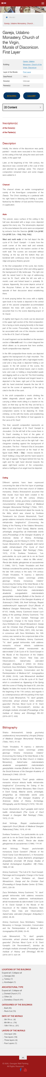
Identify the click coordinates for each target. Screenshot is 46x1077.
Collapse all (17, 973)
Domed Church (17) (12, 993)
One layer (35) (10, 1034)
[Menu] (43, 3)
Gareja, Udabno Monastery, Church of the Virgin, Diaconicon (32, 64)
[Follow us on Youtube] (25, 1069)
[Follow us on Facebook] (20, 1069)
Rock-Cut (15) (10, 1011)
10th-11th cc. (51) (11, 1025)
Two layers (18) (10, 1037)
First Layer (27, 72)
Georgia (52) (9, 976)
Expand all (6, 973)
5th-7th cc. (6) (10, 1019)
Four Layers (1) (10, 1043)
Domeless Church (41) (13, 999)
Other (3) (8, 996)
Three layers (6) (11, 1040)
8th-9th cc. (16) (10, 1022)
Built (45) (8, 1008)
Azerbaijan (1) (10, 982)
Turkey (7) (8, 979)
